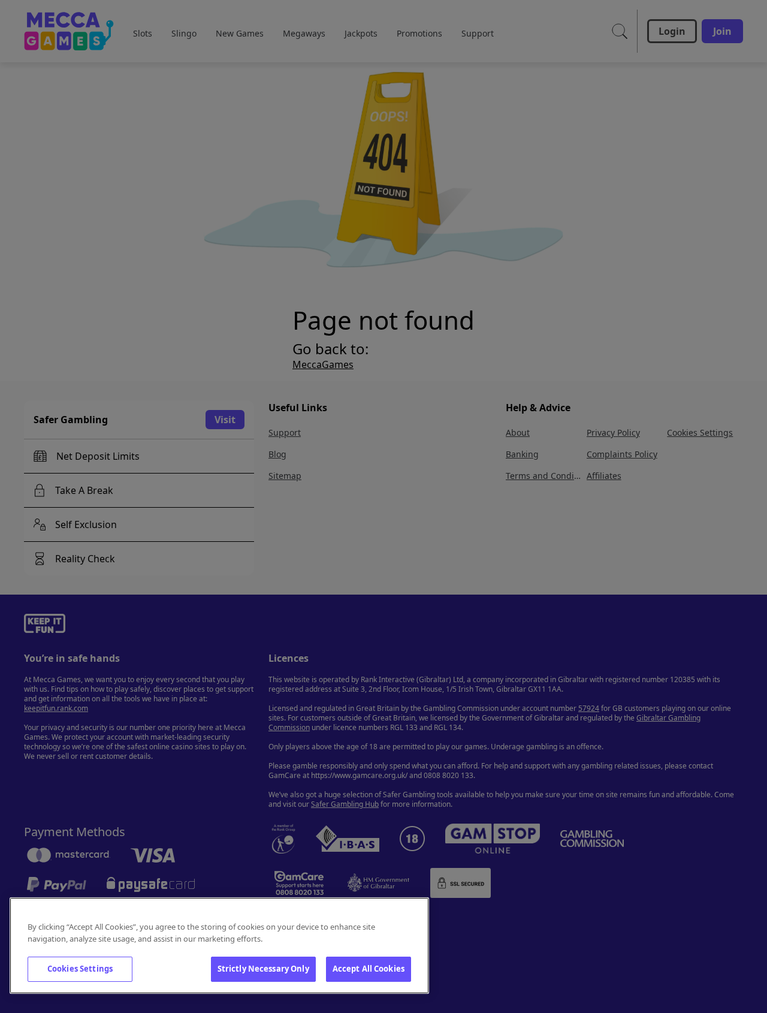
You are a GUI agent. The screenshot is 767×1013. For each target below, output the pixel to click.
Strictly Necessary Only (263, 968)
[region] (219, 945)
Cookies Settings (80, 968)
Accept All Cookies (368, 968)
